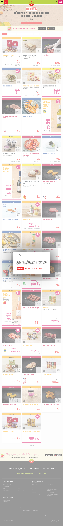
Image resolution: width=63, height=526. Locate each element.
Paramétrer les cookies (37, 268)
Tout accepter (20, 268)
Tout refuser (27, 268)
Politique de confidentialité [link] (24, 271)
